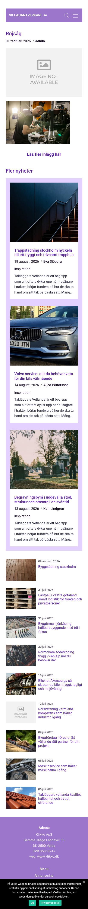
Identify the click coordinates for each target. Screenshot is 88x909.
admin (40, 41)
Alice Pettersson (56, 385)
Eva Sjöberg (52, 262)
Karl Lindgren (53, 509)
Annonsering (44, 876)
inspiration (22, 269)
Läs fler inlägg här (44, 154)
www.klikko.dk (48, 856)
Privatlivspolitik (50, 902)
